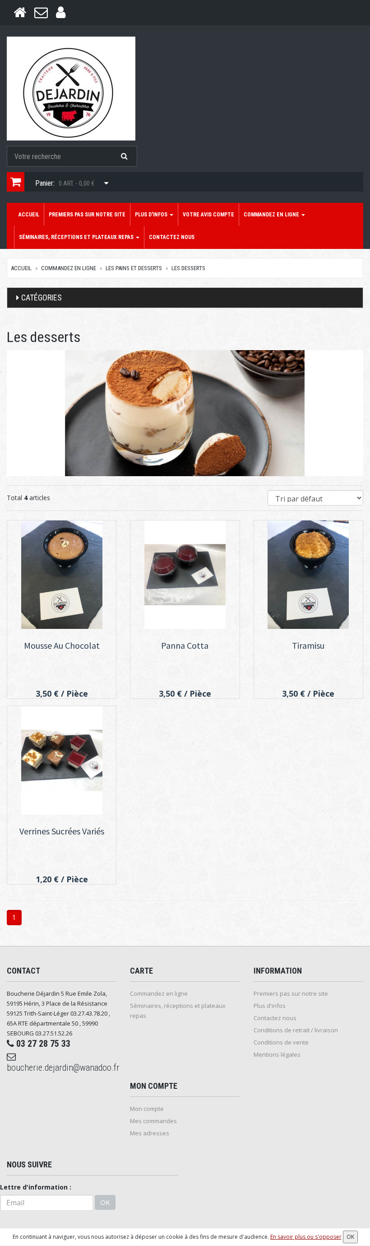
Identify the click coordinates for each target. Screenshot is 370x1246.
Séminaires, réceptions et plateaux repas (77, 237)
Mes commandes (153, 1121)
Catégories (41, 297)
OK (105, 1202)
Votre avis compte (208, 214)
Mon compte (147, 1109)
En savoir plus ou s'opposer (306, 1237)
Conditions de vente (281, 1042)
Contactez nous (171, 237)
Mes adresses (149, 1133)
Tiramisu (308, 645)
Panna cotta (184, 645)
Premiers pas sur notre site (87, 214)
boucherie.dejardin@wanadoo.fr (61, 1067)
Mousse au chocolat (62, 645)
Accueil (28, 214)
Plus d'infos (152, 214)
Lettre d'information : (35, 1187)
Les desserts (188, 268)
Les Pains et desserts (134, 268)
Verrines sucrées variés (61, 831)
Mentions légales (277, 1054)
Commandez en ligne (272, 214)
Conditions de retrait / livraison (296, 1030)
